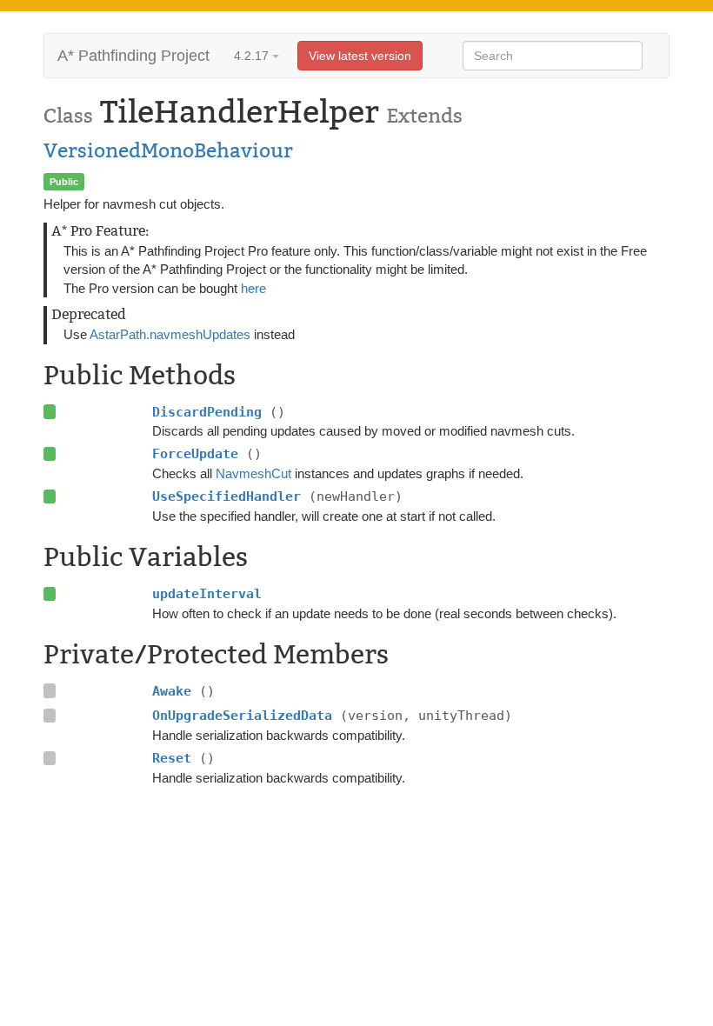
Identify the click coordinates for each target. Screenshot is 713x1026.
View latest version (360, 56)
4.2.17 (253, 56)
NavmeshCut (253, 473)
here (253, 288)
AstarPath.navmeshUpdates (170, 334)
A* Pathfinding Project (133, 55)
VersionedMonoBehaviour (168, 150)
